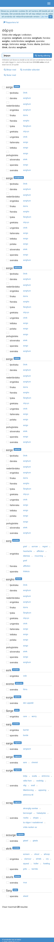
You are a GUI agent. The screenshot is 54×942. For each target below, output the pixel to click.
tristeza (26, 571)
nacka (25, 817)
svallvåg (39, 780)
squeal (26, 863)
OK (50, 16)
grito (25, 868)
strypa (35, 817)
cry (47, 858)
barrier (26, 729)
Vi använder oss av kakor (11, 939)
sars (25, 762)
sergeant (27, 748)
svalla (34, 775)
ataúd (25, 896)
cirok (25, 136)
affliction (40, 551)
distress (26, 555)
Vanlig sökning (43, 55)
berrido (35, 868)
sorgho (26, 120)
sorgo (25, 142)
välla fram (27, 780)
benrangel (27, 813)
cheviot (35, 762)
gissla (35, 840)
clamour (27, 858)
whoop (47, 854)
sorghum (27, 98)
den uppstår (28, 702)
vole (25, 675)
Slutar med (11, 75)
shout (36, 854)
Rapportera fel (12, 22)
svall (33, 785)
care (25, 716)
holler (36, 863)
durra (25, 115)
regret (45, 546)
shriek (38, 858)
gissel (25, 840)
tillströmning (28, 790)
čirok (25, 92)
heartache (27, 551)
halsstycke (41, 813)
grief (25, 546)
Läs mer (44, 16)
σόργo (26, 131)
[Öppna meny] (49, 3)
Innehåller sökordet (31, 69)
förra (25, 689)
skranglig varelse (30, 808)
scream (26, 854)
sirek (25, 159)
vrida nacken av (30, 827)
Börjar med (11, 69)
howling (46, 863)
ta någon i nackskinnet (33, 822)
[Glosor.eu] (7, 3)
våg (24, 785)
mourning (39, 555)
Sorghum (27, 126)
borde (25, 735)
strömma (45, 775)
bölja (25, 775)
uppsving (42, 790)
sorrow (35, 546)
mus (25, 882)
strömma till (28, 794)
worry (34, 716)
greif (25, 560)
